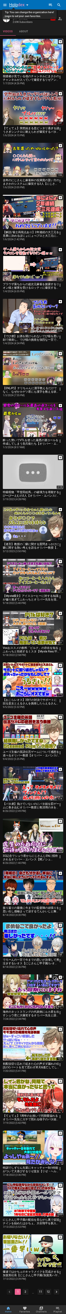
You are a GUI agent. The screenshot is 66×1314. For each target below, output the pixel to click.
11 (40, 1291)
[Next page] (56, 1292)
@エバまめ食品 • (21, 19)
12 (48, 1291)
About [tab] (23, 31)
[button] (19, 4)
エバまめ (18, 15)
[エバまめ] (6, 18)
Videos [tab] (8, 31)
